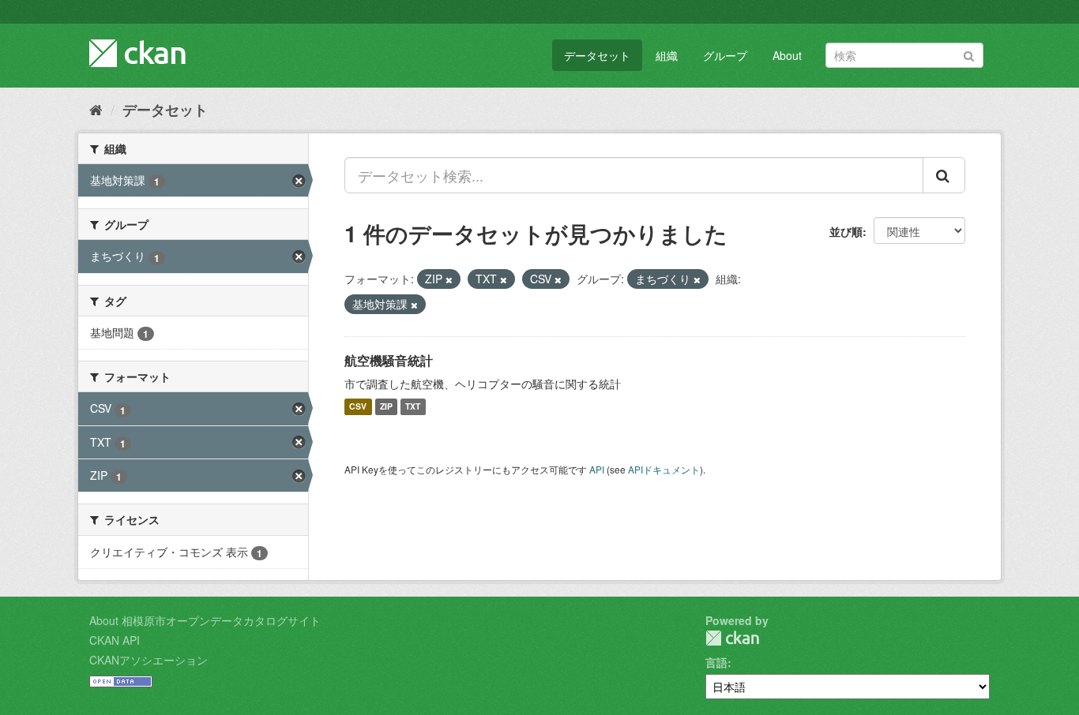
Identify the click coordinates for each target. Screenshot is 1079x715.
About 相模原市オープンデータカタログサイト (205, 620)
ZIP (386, 407)
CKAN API (114, 640)
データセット (597, 55)
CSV (358, 407)
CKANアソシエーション (148, 660)
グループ (725, 55)
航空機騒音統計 (388, 360)
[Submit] (969, 54)
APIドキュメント (664, 469)
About (787, 55)
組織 (667, 55)
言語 (716, 662)
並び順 (846, 231)
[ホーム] (96, 109)
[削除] (449, 279)
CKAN (732, 638)
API (596, 469)
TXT (412, 407)
